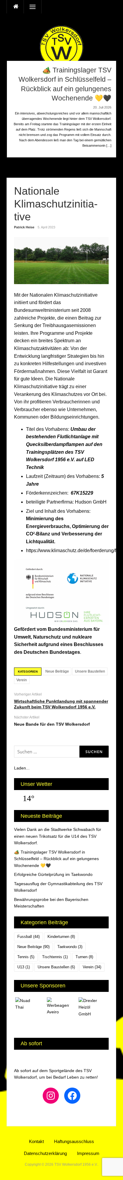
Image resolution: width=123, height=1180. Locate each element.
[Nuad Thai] (30, 1004)
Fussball (28, 936)
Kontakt (36, 1141)
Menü (30, 6)
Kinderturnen (61, 936)
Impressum (88, 1153)
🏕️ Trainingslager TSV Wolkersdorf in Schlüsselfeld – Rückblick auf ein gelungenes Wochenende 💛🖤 (56, 859)
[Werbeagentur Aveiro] (61, 1006)
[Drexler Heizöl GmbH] (93, 1007)
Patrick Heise (24, 227)
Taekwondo (69, 946)
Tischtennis (55, 957)
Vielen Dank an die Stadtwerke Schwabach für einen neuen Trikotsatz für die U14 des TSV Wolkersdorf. (57, 836)
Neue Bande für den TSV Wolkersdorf (52, 724)
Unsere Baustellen (90, 671)
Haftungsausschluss (74, 1141)
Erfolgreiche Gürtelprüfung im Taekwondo (53, 874)
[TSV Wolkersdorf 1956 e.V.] (61, 46)
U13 (23, 967)
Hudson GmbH (91, 501)
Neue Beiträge (57, 671)
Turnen (84, 957)
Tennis (25, 957)
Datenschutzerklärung (45, 1153)
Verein (21, 680)
